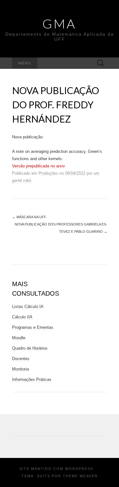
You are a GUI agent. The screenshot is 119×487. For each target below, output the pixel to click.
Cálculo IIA (22, 317)
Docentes (21, 358)
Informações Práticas (31, 379)
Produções (48, 173)
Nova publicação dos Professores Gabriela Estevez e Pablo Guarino (61, 227)
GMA (59, 23)
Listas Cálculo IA (27, 306)
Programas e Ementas (32, 327)
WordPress (79, 469)
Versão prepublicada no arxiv (38, 166)
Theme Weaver (80, 476)
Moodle (18, 337)
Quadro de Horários (30, 348)
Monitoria (20, 369)
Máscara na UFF (29, 217)
